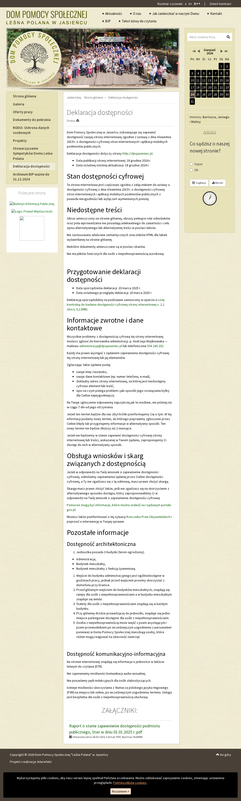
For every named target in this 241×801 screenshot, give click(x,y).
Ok (196, 170)
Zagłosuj (200, 182)
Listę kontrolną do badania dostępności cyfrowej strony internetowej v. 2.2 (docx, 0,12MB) (116, 304)
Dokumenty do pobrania (32, 119)
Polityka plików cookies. (130, 783)
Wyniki (219, 182)
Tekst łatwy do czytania (139, 21)
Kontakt (216, 13)
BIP (108, 21)
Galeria (18, 104)
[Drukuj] (79, 120)
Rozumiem (120, 791)
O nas (137, 13)
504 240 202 (155, 346)
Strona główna (24, 96)
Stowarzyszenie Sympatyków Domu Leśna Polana (32, 153)
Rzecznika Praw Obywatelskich (148, 517)
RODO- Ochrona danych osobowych (31, 130)
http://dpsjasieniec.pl (137, 153)
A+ (190, 4)
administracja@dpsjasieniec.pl (100, 346)
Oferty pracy (22, 112)
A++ (197, 3)
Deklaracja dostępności (31, 166)
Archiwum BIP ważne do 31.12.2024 (31, 176)
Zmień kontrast (220, 4)
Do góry (225, 755)
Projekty (20, 140)
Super (198, 164)
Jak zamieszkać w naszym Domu (175, 13)
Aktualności (113, 13)
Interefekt (44, 762)
